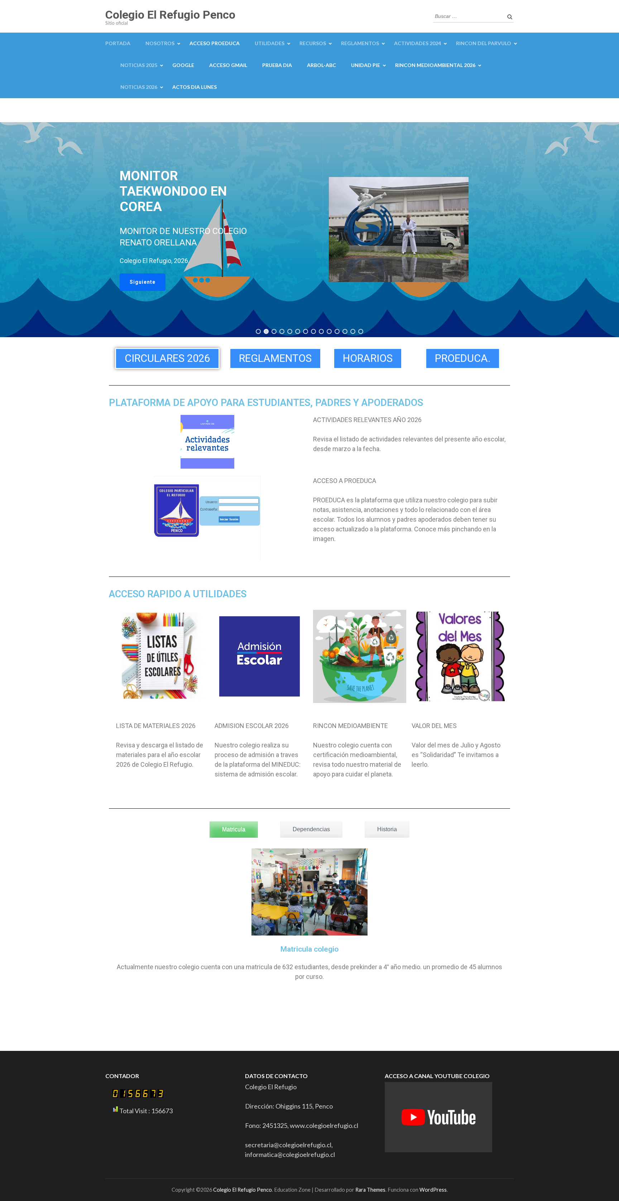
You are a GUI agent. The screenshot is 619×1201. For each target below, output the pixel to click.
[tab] (234, 829)
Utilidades (269, 43)
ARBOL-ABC (321, 65)
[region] (309, 229)
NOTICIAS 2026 (138, 87)
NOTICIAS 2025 (138, 65)
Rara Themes (370, 1190)
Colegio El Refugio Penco (170, 14)
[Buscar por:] (468, 15)
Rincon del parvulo (483, 43)
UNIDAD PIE (365, 65)
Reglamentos (360, 43)
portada (117, 43)
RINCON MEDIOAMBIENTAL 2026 (435, 65)
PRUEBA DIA (277, 65)
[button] (142, 282)
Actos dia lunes (194, 87)
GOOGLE (183, 65)
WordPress (433, 1190)
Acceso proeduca (214, 43)
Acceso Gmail (228, 65)
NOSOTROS (159, 43)
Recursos (312, 43)
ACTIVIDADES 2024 (417, 43)
